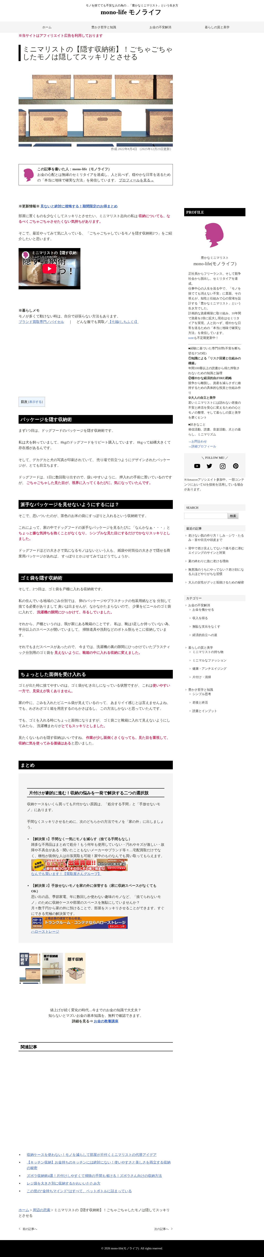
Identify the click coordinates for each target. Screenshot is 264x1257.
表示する (35, 401)
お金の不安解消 (160, 27)
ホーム (47, 27)
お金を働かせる (203, 609)
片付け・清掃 (201, 677)
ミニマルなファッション (209, 660)
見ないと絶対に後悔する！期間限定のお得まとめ (79, 206)
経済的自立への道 (204, 635)
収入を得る (200, 618)
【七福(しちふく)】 (123, 322)
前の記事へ (30, 1229)
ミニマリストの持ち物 (207, 652)
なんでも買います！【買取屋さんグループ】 (66, 874)
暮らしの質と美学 (217, 27)
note (191, 337)
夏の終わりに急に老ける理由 (208, 561)
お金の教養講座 (106, 1021)
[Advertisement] (96, 364)
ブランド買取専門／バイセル (41, 322)
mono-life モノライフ (131, 12)
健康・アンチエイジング (209, 668)
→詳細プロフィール (202, 446)
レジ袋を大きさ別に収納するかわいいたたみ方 (63, 1183)
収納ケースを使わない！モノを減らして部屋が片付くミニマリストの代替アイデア (92, 1155)
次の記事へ (161, 1229)
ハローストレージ (45, 932)
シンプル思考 (201, 694)
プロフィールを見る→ (136, 180)
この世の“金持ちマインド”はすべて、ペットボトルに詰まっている (79, 1191)
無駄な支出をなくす (206, 626)
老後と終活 (200, 702)
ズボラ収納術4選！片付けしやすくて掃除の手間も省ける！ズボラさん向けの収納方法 (94, 1176)
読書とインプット (204, 711)
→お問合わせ (197, 441)
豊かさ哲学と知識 (103, 27)
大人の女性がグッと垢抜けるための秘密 (216, 582)
